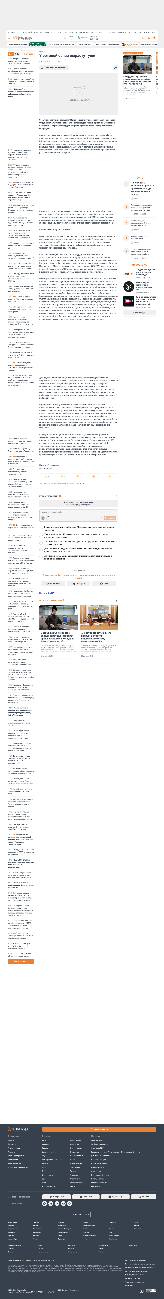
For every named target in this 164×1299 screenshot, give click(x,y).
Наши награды (130, 1285)
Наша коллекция (98, 1160)
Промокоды (139, 265)
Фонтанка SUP (14, 32)
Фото (72, 1186)
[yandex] (69, 1203)
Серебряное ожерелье (63, 32)
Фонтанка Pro (97, 1140)
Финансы (74, 1175)
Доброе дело (47, 1175)
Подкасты (74, 1152)
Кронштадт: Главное (100, 1175)
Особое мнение (76, 1148)
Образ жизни (75, 1140)
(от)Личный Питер (30, 32)
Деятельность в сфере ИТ (133, 1278)
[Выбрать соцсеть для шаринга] (115, 67)
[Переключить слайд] (156, 64)
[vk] (57, 1203)
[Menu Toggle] (9, 38)
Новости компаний (51, 600)
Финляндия (75, 1179)
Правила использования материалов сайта (140, 1267)
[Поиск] (143, 38)
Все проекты (96, 1186)
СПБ (17, 54)
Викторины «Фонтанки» (52, 1160)
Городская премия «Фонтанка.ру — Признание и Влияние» (116, 1152)
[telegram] (50, 1203)
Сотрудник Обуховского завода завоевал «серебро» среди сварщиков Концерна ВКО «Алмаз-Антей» (57, 637)
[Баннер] (38, 44)
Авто (44, 1140)
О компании (13, 1160)
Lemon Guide (102, 32)
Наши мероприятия (16, 1156)
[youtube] (63, 1203)
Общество (74, 1144)
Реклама (11, 1152)
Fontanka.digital (97, 1167)
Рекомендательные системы (134, 1275)
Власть (45, 1163)
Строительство (76, 1163)
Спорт (72, 1160)
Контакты (12, 1144)
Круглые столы (97, 1179)
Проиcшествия (76, 1156)
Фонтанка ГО (46, 32)
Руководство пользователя (134, 1282)
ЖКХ (44, 1183)
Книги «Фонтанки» (99, 1163)
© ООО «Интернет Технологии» (67, 1290)
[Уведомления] (149, 38)
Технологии (75, 1167)
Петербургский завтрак (139, 32)
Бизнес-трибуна (48, 1152)
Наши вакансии (14, 1163)
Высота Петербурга (99, 1183)
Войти (48, 519)
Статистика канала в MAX (19, 1167)
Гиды (44, 1167)
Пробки (82, 38)
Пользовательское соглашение (135, 1260)
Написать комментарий (56, 68)
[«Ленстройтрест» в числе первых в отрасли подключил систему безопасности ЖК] (99, 617)
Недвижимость (48, 1186)
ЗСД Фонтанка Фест (118, 32)
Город (44, 1171)
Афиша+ (45, 1144)
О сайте (11, 1140)
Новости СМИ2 (46, 593)
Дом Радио (96, 1171)
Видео (44, 1156)
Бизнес (45, 1148)
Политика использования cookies (136, 1271)
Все (10, 54)
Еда (43, 1179)
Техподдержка (14, 1148)
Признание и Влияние (85, 32)
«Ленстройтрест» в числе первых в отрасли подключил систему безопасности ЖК (96, 637)
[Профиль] (155, 38)
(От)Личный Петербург (100, 1156)
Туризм (73, 1171)
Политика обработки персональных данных (140, 1264)
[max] (44, 1203)
